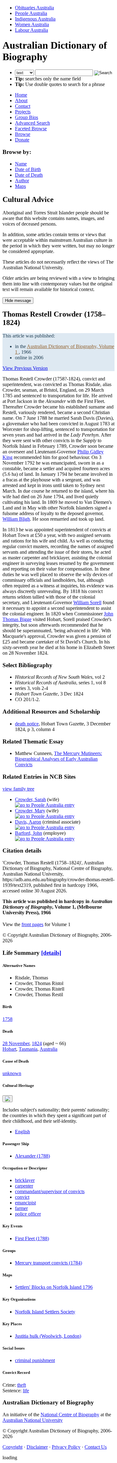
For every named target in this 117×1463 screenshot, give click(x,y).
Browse (22, 134)
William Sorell (87, 602)
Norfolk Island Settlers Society (45, 1311)
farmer (21, 1208)
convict (22, 1197)
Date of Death (29, 175)
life (26, 1390)
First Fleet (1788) (32, 1238)
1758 (7, 1019)
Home (21, 95)
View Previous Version (25, 368)
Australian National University (32, 1420)
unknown (11, 1073)
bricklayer (25, 1180)
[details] (51, 952)
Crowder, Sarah (30, 799)
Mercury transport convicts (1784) (48, 1262)
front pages (32, 924)
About (21, 100)
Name (21, 163)
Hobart (9, 1049)
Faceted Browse (31, 128)
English (22, 1131)
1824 (37, 1043)
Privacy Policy (66, 1447)
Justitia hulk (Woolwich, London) (48, 1336)
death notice (27, 723)
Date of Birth (28, 169)
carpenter (24, 1185)
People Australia (31, 13)
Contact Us (96, 1447)
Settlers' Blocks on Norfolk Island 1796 (54, 1287)
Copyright (12, 1447)
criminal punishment (35, 1360)
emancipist (25, 1202)
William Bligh (16, 519)
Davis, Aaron (28, 822)
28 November (15, 1043)
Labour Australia (31, 30)
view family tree (18, 788)
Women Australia (32, 24)
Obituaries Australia (34, 7)
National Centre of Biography (70, 1414)
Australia (48, 1049)
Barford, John (28, 833)
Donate (22, 139)
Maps (20, 186)
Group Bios (26, 117)
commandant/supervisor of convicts (50, 1191)
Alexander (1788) (32, 1156)
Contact (22, 106)
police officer (28, 1214)
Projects (23, 111)
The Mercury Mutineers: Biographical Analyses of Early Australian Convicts (58, 759)
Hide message (18, 300)
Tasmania (28, 1049)
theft (21, 1385)
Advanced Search (32, 123)
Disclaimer (37, 1447)
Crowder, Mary (30, 810)
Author (22, 180)
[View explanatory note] (7, 1098)
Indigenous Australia (35, 19)
